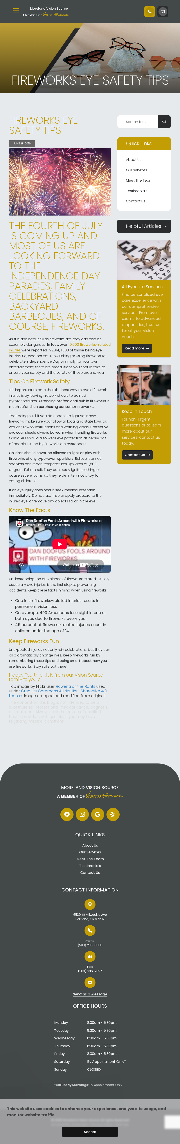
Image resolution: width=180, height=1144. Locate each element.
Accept (90, 1131)
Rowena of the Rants (75, 686)
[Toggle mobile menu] (16, 10)
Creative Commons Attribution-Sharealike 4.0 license (58, 693)
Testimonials (136, 190)
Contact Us (135, 201)
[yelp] (113, 814)
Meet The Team (139, 180)
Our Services (136, 170)
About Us (133, 159)
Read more (134, 348)
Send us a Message (90, 994)
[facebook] (67, 814)
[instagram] (82, 814)
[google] (97, 814)
